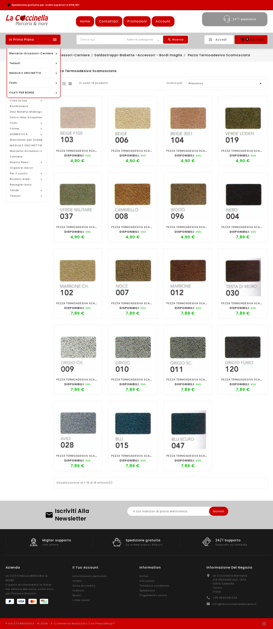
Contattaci (108, 21)
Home (85, 21)
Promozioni (137, 21)
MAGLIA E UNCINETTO (26, 145)
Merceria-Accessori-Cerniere (25, 154)
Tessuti (15, 196)
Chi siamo (146, 581)
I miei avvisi (81, 600)
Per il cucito (19, 173)
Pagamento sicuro (153, 595)
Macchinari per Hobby (26, 140)
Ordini (77, 581)
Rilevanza (226, 83)
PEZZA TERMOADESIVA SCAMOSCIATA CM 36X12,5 (91, 151)
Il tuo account (86, 567)
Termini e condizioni (154, 586)
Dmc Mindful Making (25, 112)
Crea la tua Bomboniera (19, 103)
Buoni (77, 595)
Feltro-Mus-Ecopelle (25, 117)
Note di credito (84, 586)
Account (163, 21)
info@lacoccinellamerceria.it (235, 604)
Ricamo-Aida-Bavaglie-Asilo (21, 182)
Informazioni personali (90, 576)
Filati (13, 123)
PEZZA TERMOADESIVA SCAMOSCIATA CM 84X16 (90, 303)
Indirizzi (78, 590)
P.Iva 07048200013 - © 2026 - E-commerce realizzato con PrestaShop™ (60, 623)
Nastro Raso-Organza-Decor (21, 165)
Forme (14, 128)
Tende (14, 190)
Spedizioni (147, 590)
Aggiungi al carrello (64, 142)
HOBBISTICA (19, 134)
